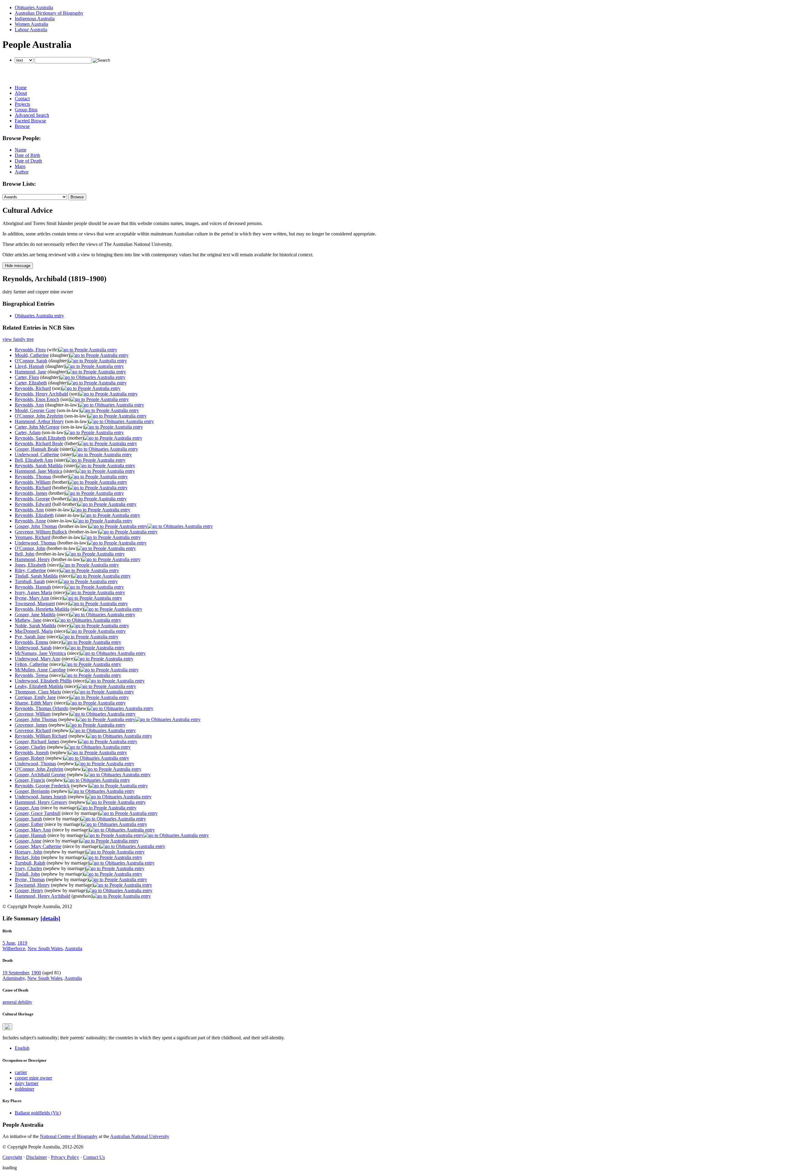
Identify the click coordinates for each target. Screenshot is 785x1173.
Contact (22, 98)
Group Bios (26, 109)
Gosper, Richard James (37, 741)
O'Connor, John (30, 548)
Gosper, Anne (28, 840)
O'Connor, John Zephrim (39, 415)
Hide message (17, 265)
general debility (17, 1002)
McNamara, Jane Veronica (40, 653)
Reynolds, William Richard (41, 736)
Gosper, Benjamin (32, 791)
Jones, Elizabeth (30, 564)
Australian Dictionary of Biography (49, 13)
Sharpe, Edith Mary (34, 702)
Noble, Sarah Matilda (35, 625)
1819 (22, 943)
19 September (15, 972)
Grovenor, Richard (33, 730)
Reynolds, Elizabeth (34, 515)
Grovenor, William (33, 713)
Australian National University (139, 1136)
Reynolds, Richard (33, 388)
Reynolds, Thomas (33, 476)
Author (22, 171)
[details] (50, 918)
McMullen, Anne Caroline (40, 669)
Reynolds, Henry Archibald (41, 393)
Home (21, 87)
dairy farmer (26, 1083)
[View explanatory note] (7, 1026)
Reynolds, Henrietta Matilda (42, 609)
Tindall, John (27, 874)
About (21, 93)
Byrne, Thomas (30, 879)
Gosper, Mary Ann (33, 829)
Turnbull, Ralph (30, 862)
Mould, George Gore (35, 410)
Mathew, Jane (28, 620)
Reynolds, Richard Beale (39, 443)
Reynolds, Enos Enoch (37, 399)
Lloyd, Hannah (29, 366)
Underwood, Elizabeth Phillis (43, 680)
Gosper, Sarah (28, 818)
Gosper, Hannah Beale (37, 449)
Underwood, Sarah (33, 647)
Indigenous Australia (35, 18)
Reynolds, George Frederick (42, 785)
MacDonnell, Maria (34, 631)
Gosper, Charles (30, 747)
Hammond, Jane (30, 371)
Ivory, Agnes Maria (33, 592)
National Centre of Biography (69, 1136)
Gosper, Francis (30, 780)
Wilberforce (13, 948)
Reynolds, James (31, 493)
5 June (8, 943)
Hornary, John (28, 851)
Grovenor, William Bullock (41, 531)
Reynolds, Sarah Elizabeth (40, 438)
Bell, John (24, 553)
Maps (20, 166)
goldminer (24, 1088)
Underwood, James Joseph (41, 796)
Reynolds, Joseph (32, 752)
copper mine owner (33, 1077)
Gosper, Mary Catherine (38, 846)
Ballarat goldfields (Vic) (38, 1112)
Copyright (12, 1157)
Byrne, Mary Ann (32, 598)
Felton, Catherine (31, 664)
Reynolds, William (33, 482)
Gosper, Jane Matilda (35, 614)
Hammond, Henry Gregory (41, 802)
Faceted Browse (30, 120)
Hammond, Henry (32, 559)
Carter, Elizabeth (31, 382)
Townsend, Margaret (35, 603)
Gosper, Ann (27, 807)
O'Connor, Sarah (31, 360)
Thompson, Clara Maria (38, 691)
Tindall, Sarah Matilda (36, 576)
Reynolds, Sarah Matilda (39, 465)
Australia (73, 948)
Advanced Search (32, 115)
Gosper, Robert (29, 758)
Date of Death (28, 160)
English (22, 1048)
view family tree (18, 339)
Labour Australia (31, 29)
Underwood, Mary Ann (37, 658)
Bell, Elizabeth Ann (34, 460)
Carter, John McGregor (37, 427)
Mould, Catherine (32, 355)
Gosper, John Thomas (36, 526)
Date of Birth (27, 155)
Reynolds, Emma (31, 642)
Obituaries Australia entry (39, 315)
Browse (22, 126)
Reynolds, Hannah (33, 587)
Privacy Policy (65, 1157)
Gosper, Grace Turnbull (37, 813)
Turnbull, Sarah (30, 581)
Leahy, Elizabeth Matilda (39, 686)
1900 (36, 972)
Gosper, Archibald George (40, 774)
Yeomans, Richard (32, 537)
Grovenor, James (31, 725)
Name (20, 149)
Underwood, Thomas (35, 542)
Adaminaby (13, 978)
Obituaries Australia (34, 7)
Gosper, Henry (29, 890)
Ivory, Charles (28, 868)
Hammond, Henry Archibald (42, 896)
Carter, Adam (27, 432)
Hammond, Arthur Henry (39, 421)
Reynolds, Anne (30, 520)
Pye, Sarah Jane (30, 636)
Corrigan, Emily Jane (35, 697)
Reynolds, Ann (29, 404)
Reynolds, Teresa (31, 675)
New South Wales (45, 948)
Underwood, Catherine (37, 454)
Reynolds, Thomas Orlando (41, 708)
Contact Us (94, 1157)
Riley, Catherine (30, 570)
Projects (22, 104)
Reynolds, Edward (33, 504)
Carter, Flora (27, 377)
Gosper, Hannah (30, 835)
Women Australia (31, 24)
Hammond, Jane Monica (38, 471)
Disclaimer (36, 1157)
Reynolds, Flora (30, 349)
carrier (21, 1072)
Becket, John (27, 857)
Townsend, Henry (32, 885)
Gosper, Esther (29, 824)
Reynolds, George (32, 498)
